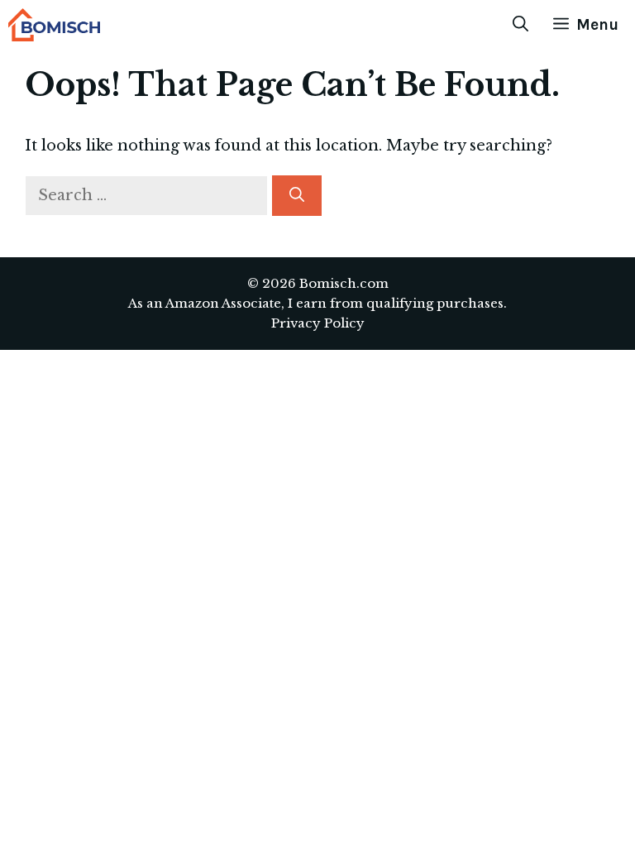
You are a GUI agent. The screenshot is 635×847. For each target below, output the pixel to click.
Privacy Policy (318, 323)
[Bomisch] (54, 25)
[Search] (297, 195)
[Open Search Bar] (520, 25)
